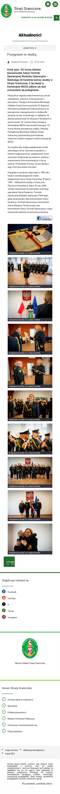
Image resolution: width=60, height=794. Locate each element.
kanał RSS (10, 753)
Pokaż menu (29, 48)
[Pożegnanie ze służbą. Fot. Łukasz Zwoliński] (30, 239)
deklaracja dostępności (33, 750)
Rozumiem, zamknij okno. (37, 783)
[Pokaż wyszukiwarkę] (56, 18)
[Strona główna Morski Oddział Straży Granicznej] (30, 649)
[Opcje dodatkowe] (48, 5)
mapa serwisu (11, 750)
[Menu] (55, 5)
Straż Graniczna (21, 8)
